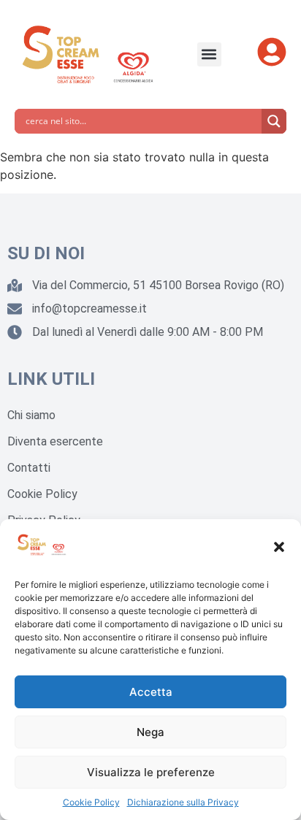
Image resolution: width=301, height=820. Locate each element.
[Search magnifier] (274, 121)
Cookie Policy (91, 802)
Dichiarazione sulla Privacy (183, 802)
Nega (150, 732)
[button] (279, 547)
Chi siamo (31, 415)
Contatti (28, 468)
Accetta (150, 692)
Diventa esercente (55, 441)
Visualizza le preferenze (151, 772)
